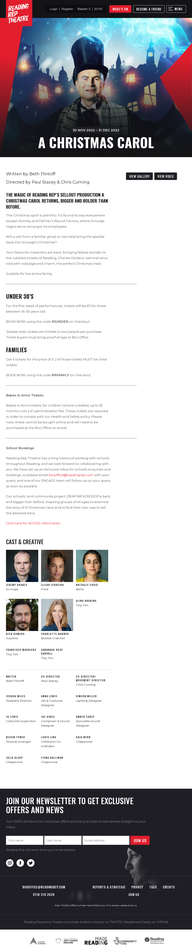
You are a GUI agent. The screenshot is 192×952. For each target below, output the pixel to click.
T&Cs (153, 887)
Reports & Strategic (109, 887)
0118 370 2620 (44, 894)
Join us (133, 894)
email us (132, 905)
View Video (166, 176)
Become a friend (148, 9)
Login (54, 9)
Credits (169, 887)
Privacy (137, 887)
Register (67, 9)
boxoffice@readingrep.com (71, 475)
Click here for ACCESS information (33, 523)
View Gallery (139, 176)
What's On (120, 9)
